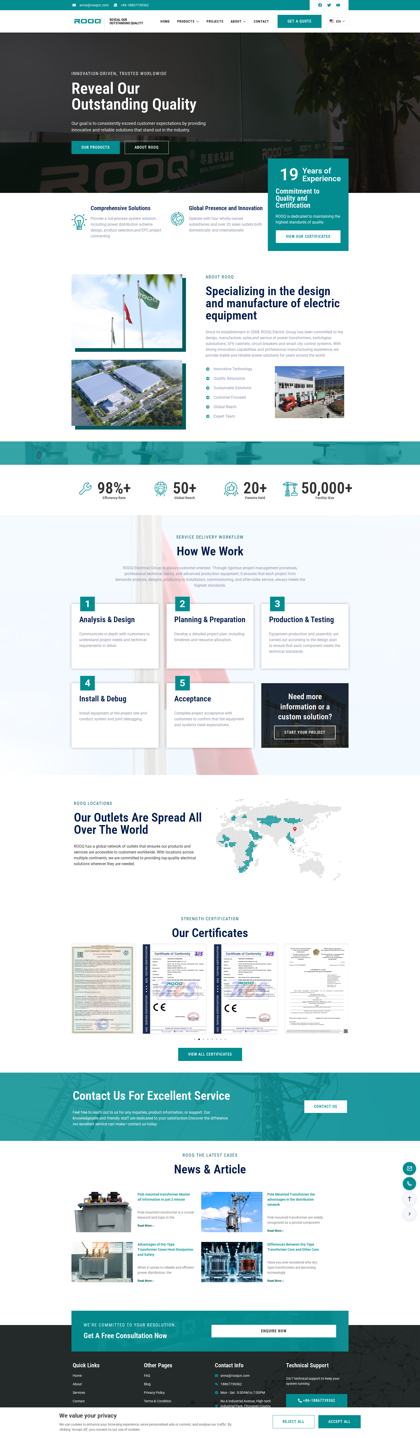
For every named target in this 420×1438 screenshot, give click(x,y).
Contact (261, 21)
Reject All (294, 1421)
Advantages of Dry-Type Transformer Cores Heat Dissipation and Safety (165, 1249)
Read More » (146, 1225)
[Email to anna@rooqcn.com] (409, 1168)
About (236, 21)
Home (165, 21)
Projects (215, 21)
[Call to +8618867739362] (409, 1183)
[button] (194, 1039)
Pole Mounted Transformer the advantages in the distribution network (291, 1199)
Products (185, 21)
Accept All (339, 1421)
